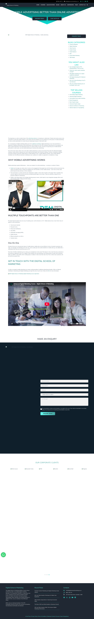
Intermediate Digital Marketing (76, 94)
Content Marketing (74, 44)
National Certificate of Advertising (77, 105)
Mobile (12, 168)
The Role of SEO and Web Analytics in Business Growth (47, 604)
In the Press (27, 616)
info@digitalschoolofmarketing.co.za (73, 590)
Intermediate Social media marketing (77, 98)
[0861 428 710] (64, 592)
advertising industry (32, 138)
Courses (57, 616)
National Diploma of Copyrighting (77, 107)
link (49, 271)
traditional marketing (36, 143)
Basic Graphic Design (74, 102)
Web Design (72, 57)
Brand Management (74, 100)
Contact (53, 616)
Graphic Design (73, 50)
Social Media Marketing (74, 55)
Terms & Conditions (42, 616)
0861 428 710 (69, 592)
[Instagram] (84, 1)
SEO (70, 53)
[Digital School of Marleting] (12, 4)
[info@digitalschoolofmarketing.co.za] (64, 590)
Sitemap (49, 616)
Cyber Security (73, 48)
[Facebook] (81, 1)
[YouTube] (86, 1)
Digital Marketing (73, 46)
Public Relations (73, 51)
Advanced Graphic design (75, 104)
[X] (82, 1)
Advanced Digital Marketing (75, 96)
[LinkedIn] (87, 1)
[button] (87, 4)
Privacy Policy (34, 616)
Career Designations (64, 616)
